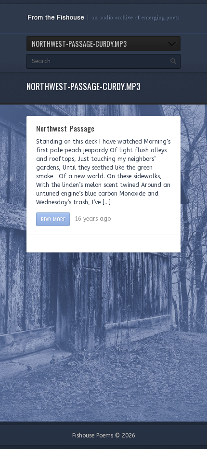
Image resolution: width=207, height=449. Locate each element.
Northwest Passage (65, 128)
